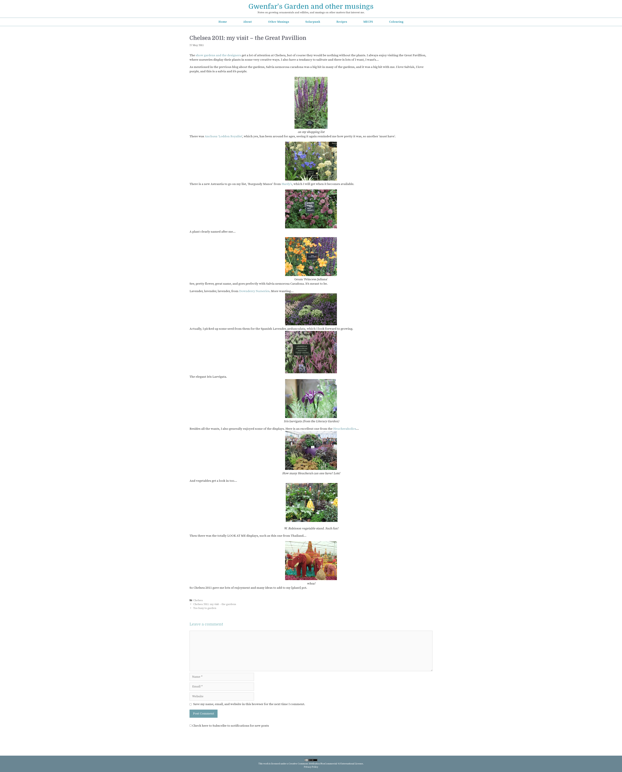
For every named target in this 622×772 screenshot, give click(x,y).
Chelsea (198, 600)
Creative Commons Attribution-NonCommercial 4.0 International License (326, 763)
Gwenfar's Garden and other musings (311, 6)
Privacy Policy (311, 767)
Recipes (341, 22)
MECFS (368, 22)
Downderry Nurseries (254, 291)
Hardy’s (287, 184)
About (247, 22)
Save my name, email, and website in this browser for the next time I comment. (249, 704)
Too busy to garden (204, 608)
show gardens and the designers (218, 55)
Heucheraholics (344, 429)
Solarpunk (312, 22)
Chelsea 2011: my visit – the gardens (214, 604)
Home (223, 22)
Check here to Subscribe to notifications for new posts (230, 726)
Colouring (396, 22)
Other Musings (278, 22)
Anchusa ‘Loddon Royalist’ (223, 136)
